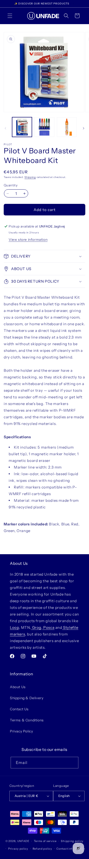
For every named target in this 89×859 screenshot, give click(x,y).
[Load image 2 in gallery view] (44, 127)
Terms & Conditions (27, 720)
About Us (18, 687)
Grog (36, 627)
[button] (9, 15)
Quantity (11, 185)
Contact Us (19, 709)
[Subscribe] (72, 762)
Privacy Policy (21, 731)
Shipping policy (72, 841)
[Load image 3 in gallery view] (67, 127)
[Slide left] (5, 128)
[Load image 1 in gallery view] (22, 127)
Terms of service (45, 841)
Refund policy (42, 848)
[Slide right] (83, 128)
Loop (14, 627)
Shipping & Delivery (26, 698)
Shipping (30, 177)
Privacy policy (18, 848)
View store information (28, 239)
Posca (49, 627)
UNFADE (23, 841)
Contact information (70, 848)
